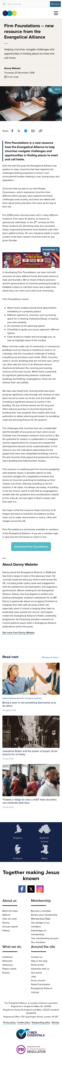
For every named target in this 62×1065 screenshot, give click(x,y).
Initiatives (7, 957)
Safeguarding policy (41, 1022)
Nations (6, 914)
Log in (57, 3)
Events (5, 972)
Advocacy (7, 964)
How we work (9, 918)
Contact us (36, 957)
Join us (57, 89)
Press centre (37, 964)
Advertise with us (40, 968)
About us (9, 900)
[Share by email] (33, 131)
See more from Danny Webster (18, 632)
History (6, 930)
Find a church (38, 980)
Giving (5, 922)
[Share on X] (18, 131)
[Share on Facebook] (12, 131)
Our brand (36, 972)
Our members (38, 942)
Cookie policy (23, 1022)
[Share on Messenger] (25, 131)
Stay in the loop (39, 960)
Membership (41, 900)
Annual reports (10, 926)
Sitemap (55, 1022)
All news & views (50, 657)
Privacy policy (9, 1022)
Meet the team (10, 910)
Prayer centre (9, 968)
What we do (11, 946)
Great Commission (40, 984)
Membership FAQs (40, 918)
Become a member (41, 910)
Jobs (33, 976)
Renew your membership (44, 914)
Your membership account (44, 938)
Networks (7, 960)
